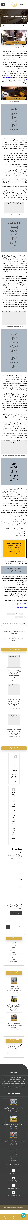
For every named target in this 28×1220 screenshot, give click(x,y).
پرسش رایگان (12, 1161)
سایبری (13, 957)
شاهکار (21, 614)
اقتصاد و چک (13, 943)
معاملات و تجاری (11, 709)
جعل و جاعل (13, 950)
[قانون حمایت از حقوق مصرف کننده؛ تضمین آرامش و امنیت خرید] (14, 1017)
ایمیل (20, 887)
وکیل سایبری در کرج (21, 500)
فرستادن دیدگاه (15, 913)
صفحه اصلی (12, 1155)
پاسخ (16, 781)
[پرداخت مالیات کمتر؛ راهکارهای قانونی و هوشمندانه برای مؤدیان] (14, 980)
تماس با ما (12, 1159)
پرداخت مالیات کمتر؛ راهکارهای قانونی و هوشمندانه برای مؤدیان (14, 988)
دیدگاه (20, 862)
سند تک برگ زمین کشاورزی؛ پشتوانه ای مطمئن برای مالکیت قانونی (14, 1007)
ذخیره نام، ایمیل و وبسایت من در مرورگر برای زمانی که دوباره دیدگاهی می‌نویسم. (14, 907)
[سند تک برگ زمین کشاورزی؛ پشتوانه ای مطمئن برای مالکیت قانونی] (14, 999)
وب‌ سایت (19, 895)
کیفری (13, 959)
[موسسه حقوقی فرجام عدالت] (23, 25)
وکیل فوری (12, 1157)
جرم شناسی (13, 948)
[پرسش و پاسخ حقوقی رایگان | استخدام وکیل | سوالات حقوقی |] (19, 4)
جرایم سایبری (13, 945)
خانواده (13, 952)
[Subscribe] (8, 1053)
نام (21, 879)
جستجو (8, 926)
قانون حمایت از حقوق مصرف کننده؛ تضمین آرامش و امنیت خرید (14, 1025)
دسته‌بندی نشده (19, 617)
